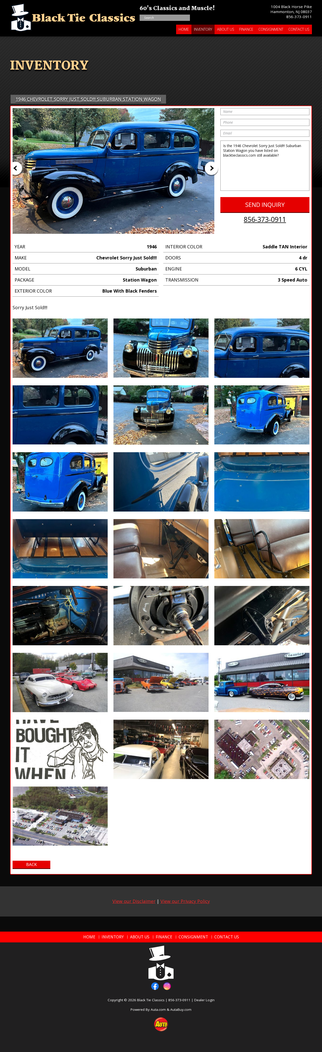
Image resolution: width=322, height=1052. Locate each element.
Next (211, 168)
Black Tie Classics (151, 1000)
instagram (167, 986)
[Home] (73, 16)
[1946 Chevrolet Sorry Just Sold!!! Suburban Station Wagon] (60, 348)
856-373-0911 (299, 16)
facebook (155, 986)
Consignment (270, 29)
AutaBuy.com (180, 1009)
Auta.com (158, 1009)
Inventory (203, 29)
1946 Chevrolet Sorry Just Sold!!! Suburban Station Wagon (88, 99)
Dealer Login (204, 1000)
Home (184, 29)
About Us (225, 29)
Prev (15, 168)
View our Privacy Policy (185, 901)
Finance (246, 29)
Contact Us (298, 29)
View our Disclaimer (133, 901)
